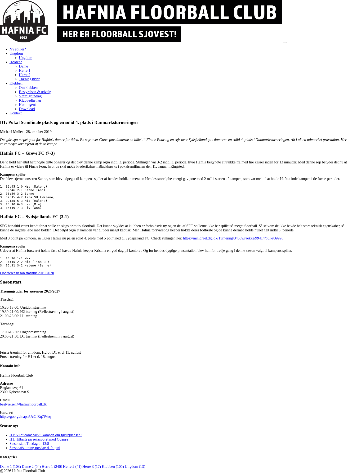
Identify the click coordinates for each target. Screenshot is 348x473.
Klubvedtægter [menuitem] (30, 100)
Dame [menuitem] (23, 66)
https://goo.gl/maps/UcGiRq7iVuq (25, 416)
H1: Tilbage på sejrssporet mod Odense (38, 439)
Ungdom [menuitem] (25, 58)
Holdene (15, 62)
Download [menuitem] (27, 109)
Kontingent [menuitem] (27, 105)
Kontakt (15, 113)
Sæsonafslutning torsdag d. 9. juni (34, 448)
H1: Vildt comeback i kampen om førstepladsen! (45, 435)
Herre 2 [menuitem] (24, 75)
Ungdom (16, 53)
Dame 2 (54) (32, 466)
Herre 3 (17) (92, 466)
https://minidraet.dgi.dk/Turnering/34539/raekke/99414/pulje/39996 (233, 238)
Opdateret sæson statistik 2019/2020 (27, 273)
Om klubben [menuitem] (28, 88)
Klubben (15, 83)
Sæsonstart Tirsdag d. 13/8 (29, 443)
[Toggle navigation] (284, 42)
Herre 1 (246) (52, 466)
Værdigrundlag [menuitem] (30, 96)
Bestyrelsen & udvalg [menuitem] (35, 92)
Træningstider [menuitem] (29, 79)
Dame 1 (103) (11, 466)
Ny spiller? (17, 49)
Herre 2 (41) (72, 466)
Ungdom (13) (135, 466)
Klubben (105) (113, 466)
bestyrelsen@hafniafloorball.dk (23, 404)
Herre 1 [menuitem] (24, 70)
